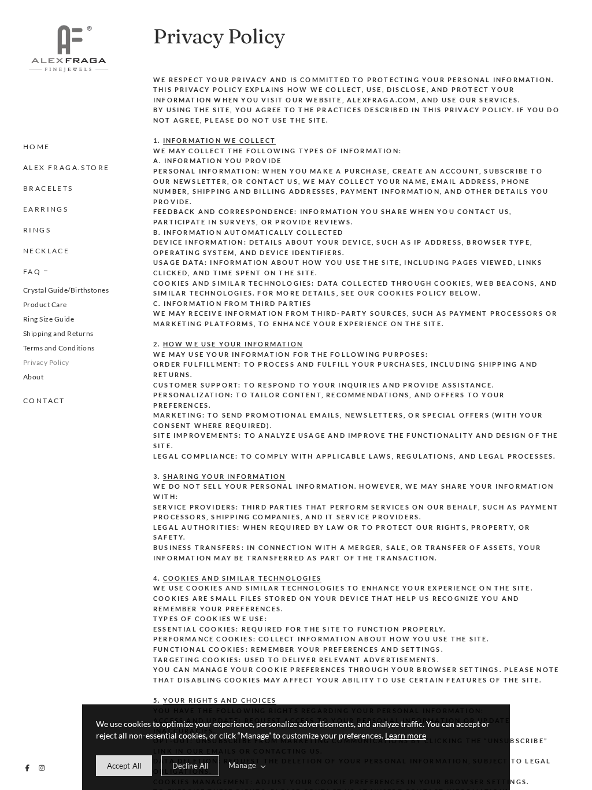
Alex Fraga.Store (66, 167)
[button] (46, 269)
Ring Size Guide (48, 319)
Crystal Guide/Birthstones (66, 290)
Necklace (46, 250)
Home (36, 146)
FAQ (32, 271)
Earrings (45, 209)
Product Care (45, 304)
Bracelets (48, 188)
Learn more (405, 735)
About (33, 376)
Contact (44, 400)
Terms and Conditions (59, 348)
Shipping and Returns (58, 333)
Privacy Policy (46, 362)
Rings (37, 230)
